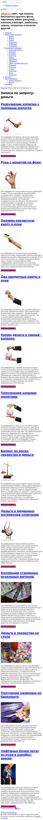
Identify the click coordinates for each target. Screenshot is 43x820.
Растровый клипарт (13, 48)
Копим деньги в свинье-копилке (21, 336)
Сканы (11, 69)
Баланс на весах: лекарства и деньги (17, 452)
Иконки (8, 77)
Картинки (13, 42)
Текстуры (12, 71)
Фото (11, 73)
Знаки (11, 40)
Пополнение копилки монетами (18, 394)
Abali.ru (6, 13)
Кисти (11, 82)
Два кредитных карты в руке (20, 278)
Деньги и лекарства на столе (20, 634)
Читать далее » (8, 156)
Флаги (11, 38)
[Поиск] (1, 2)
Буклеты (12, 54)
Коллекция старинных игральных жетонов (19, 574)
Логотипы (13, 46)
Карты (11, 58)
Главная (8, 33)
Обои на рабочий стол (18, 63)
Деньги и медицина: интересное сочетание (20, 513)
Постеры (12, 65)
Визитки (12, 56)
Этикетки (13, 75)
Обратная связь (11, 5)
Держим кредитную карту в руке (17, 222)
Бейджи (12, 52)
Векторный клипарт (13, 35)
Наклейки (13, 59)
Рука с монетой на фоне (21, 162)
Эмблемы (13, 44)
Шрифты (8, 84)
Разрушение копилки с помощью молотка (20, 106)
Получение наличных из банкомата (21, 694)
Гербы (11, 36)
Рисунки (12, 67)
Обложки (13, 61)
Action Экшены (15, 81)
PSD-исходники (15, 50)
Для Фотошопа (11, 79)
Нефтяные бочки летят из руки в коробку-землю (20, 754)
